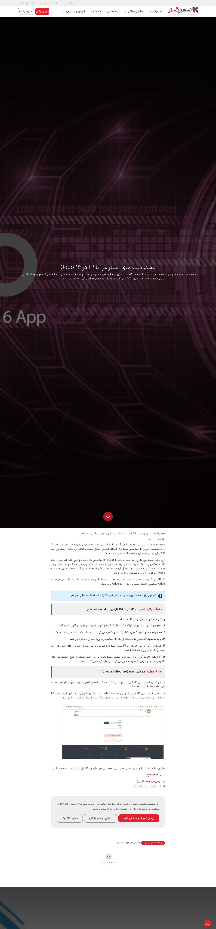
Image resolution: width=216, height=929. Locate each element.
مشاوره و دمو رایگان (100, 818)
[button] (67, 3)
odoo (153, 786)
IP (160, 786)
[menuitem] (156, 11)
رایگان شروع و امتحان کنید (138, 818)
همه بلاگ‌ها (159, 533)
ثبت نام (21, 2)
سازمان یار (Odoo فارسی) (138, 533)
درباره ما (53, 2)
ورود (27, 2)
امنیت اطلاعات (140, 786)
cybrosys (152, 775)
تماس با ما (42, 2)
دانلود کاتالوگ (70, 818)
